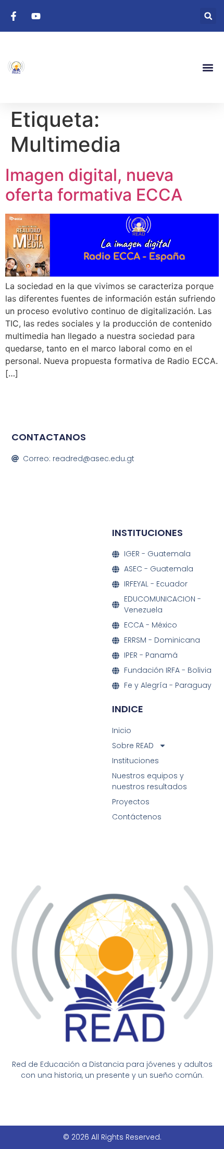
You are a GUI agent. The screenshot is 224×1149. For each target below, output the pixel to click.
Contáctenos (136, 817)
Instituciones (135, 760)
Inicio (121, 730)
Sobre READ (133, 745)
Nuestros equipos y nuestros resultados (149, 781)
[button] (208, 16)
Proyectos (131, 802)
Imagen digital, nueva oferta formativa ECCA (93, 185)
